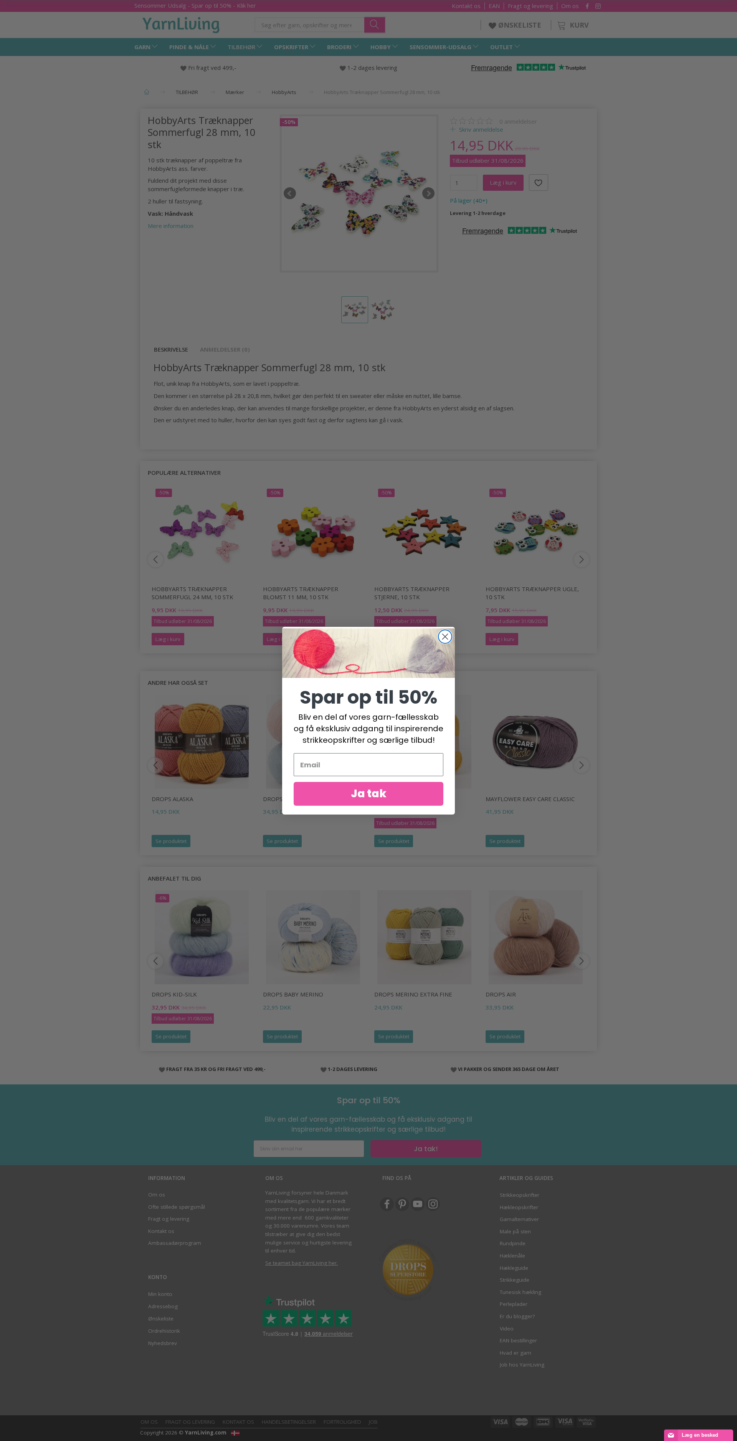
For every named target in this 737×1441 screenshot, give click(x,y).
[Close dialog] (445, 636)
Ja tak (369, 793)
